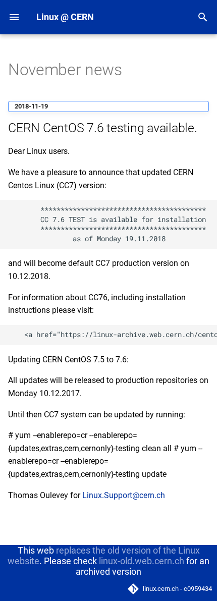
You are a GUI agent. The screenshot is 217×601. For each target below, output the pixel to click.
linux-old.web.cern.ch (141, 561)
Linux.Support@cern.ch (123, 495)
